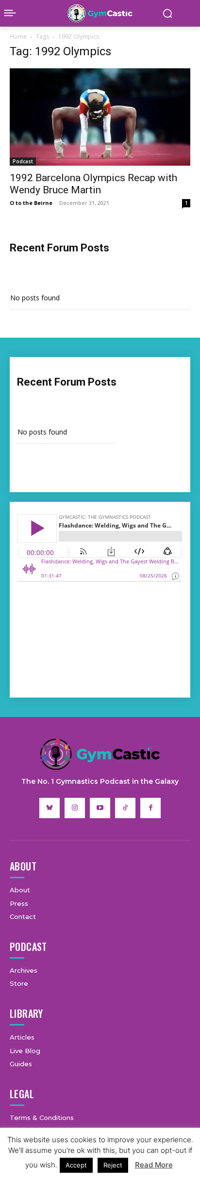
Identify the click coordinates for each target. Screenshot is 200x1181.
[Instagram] (75, 808)
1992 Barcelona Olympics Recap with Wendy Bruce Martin (93, 184)
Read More (154, 1164)
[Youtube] (100, 808)
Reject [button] (112, 1165)
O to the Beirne (31, 202)
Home (18, 36)
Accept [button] (76, 1165)
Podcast (23, 161)
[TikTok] (125, 808)
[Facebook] (150, 808)
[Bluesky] (49, 808)
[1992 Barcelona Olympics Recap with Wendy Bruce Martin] (100, 117)
